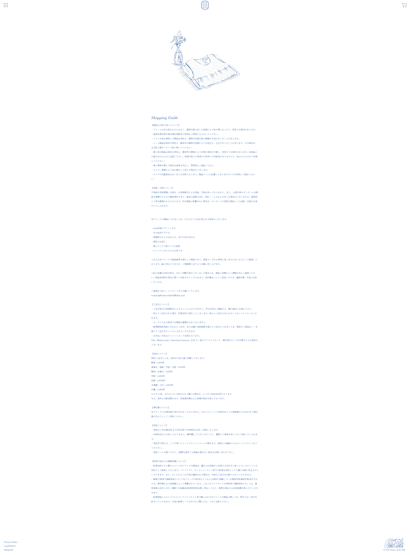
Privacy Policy (10, 542)
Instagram (8, 550)
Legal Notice (10, 546)
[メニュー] (5, 5)
